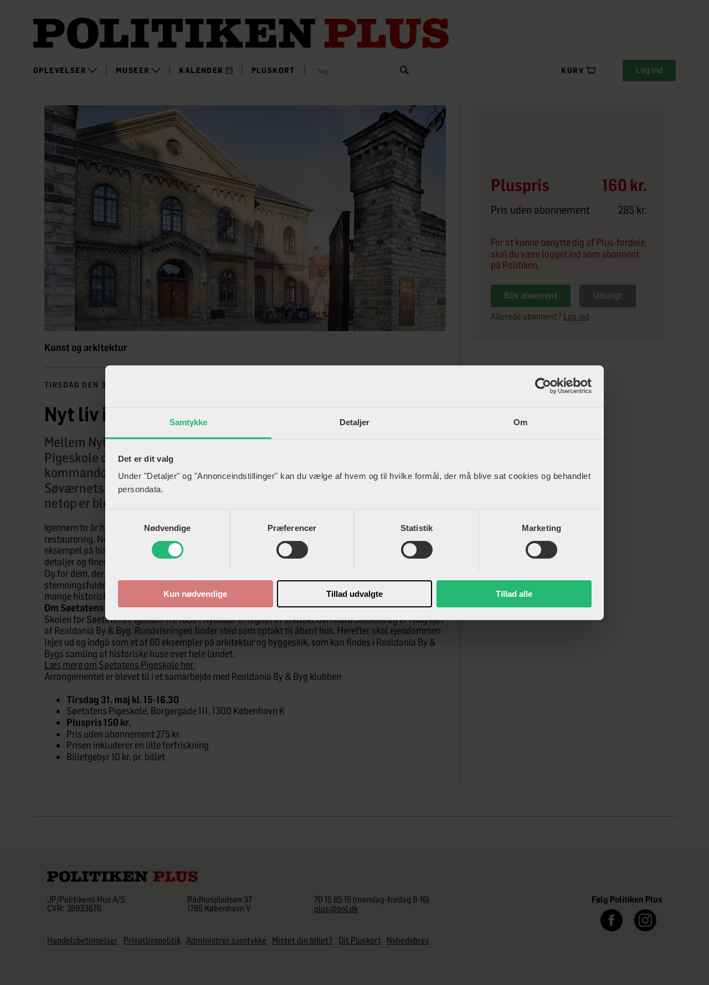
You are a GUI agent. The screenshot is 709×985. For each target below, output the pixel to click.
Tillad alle (514, 593)
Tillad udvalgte (354, 593)
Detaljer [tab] (355, 421)
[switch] (292, 550)
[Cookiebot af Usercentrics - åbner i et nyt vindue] (543, 386)
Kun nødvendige (195, 593)
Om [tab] (520, 421)
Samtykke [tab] (188, 421)
